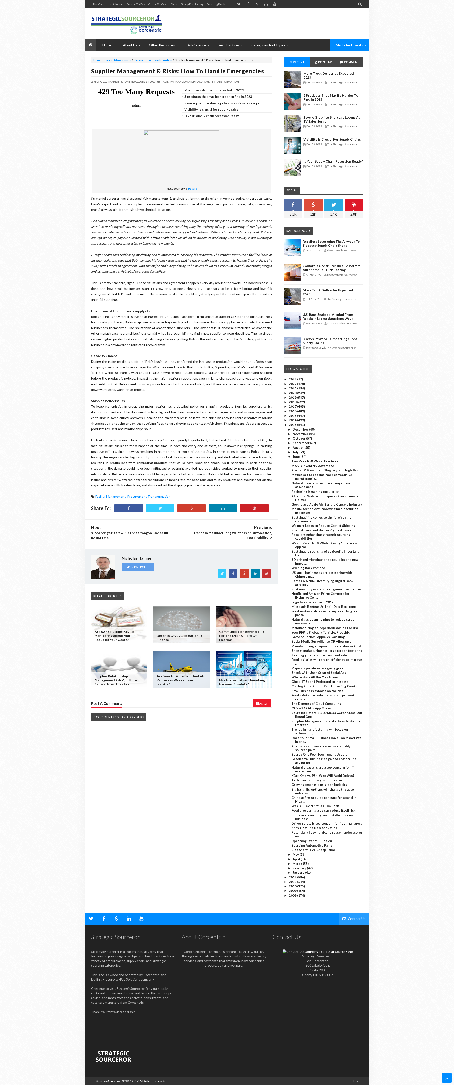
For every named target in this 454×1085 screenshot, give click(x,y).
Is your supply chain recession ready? (212, 116)
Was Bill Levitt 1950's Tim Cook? (316, 806)
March (298, 863)
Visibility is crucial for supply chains (211, 109)
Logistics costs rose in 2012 (313, 602)
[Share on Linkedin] (223, 508)
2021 (293, 388)
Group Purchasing (192, 4)
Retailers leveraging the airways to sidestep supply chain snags (331, 243)
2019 (293, 397)
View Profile (140, 567)
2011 (293, 882)
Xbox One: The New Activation (314, 828)
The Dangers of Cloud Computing (316, 703)
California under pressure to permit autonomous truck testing (331, 268)
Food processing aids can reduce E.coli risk (323, 810)
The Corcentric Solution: (108, 4)
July (296, 452)
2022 (293, 384)
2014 (293, 420)
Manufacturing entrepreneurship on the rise (325, 628)
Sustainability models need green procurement (327, 589)
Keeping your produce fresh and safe (319, 655)
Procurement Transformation (153, 60)
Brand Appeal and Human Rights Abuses (321, 530)
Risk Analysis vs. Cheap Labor (313, 850)
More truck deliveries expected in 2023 (214, 90)
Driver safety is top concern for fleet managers (327, 823)
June (297, 456)
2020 (293, 393)
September (301, 443)
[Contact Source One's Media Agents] (318, 952)
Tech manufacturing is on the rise (317, 780)
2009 (293, 891)
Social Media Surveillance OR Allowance (321, 641)
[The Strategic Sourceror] (126, 23)
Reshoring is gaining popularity (315, 491)
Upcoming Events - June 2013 (314, 841)
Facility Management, (177, 81)
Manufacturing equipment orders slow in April (326, 646)
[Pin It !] (254, 508)
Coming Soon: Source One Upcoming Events (324, 686)
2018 (293, 402)
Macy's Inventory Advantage (313, 466)
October (299, 438)
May (296, 854)
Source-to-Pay (136, 4)
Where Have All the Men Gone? (315, 677)
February (300, 868)
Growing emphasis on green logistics (319, 785)
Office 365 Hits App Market (312, 708)
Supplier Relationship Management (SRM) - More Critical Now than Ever (116, 680)
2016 (293, 411)
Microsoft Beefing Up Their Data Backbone (324, 607)
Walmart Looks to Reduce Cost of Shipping (323, 525)
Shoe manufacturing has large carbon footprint (327, 651)
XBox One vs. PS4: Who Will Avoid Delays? (323, 776)
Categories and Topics (268, 45)
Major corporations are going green (318, 668)
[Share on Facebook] (128, 508)
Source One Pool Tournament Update (320, 754)
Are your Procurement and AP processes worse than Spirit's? (180, 680)
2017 (293, 406)
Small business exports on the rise (317, 691)
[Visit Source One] (191, 508)
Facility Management (118, 60)
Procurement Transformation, (216, 81)
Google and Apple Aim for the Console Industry (327, 504)
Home (97, 60)
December (301, 429)
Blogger (262, 703)
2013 (293, 425)
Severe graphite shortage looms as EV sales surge (221, 103)
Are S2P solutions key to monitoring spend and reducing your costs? (114, 636)
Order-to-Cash (157, 4)
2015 (293, 416)
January (299, 872)
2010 (293, 886)
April (297, 859)
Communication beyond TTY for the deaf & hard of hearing (241, 636)
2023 (293, 379)
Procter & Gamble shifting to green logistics (325, 470)
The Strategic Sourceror (106, 1081)
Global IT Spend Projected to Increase (320, 681)
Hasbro (192, 188)
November (301, 434)
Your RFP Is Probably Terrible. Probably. (321, 632)
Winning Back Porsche (308, 568)
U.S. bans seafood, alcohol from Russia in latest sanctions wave (328, 316)
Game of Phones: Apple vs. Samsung (318, 637)
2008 (293, 895)
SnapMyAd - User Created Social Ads (319, 672)
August (298, 448)
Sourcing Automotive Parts (312, 845)
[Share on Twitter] (160, 508)
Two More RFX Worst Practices (315, 461)
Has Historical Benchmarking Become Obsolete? (242, 682)
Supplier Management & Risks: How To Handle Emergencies (177, 70)
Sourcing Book (216, 4)
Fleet (174, 4)
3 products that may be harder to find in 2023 (218, 97)
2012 (293, 877)
